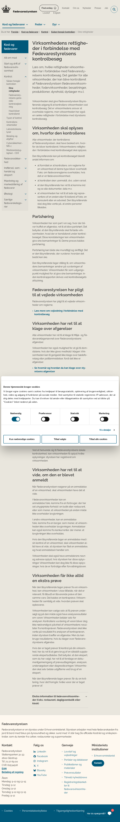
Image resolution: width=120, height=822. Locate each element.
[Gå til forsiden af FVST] (18, 9)
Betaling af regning (12, 772)
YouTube (42, 775)
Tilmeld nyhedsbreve (75, 777)
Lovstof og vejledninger (70, 753)
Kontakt (98, 763)
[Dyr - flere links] (58, 23)
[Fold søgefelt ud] (114, 9)
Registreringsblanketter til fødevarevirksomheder (75, 787)
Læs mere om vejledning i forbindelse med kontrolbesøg (58, 312)
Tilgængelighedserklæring (70, 810)
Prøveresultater (72, 772)
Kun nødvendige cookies (22, 439)
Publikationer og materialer (73, 766)
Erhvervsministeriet (104, 755)
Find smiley (47, 8)
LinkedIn (41, 751)
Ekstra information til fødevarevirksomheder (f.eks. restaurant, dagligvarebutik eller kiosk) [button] (56, 700)
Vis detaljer (105, 430)
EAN (4, 768)
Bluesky (41, 770)
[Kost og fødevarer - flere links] (26, 23)
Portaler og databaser (76, 759)
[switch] (45, 419)
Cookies (8, 810)
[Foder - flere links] (43, 23)
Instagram (42, 761)
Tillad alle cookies (98, 439)
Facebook (42, 756)
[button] (24, 58)
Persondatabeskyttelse (34, 810)
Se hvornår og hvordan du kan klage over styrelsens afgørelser (60, 370)
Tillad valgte (60, 439)
